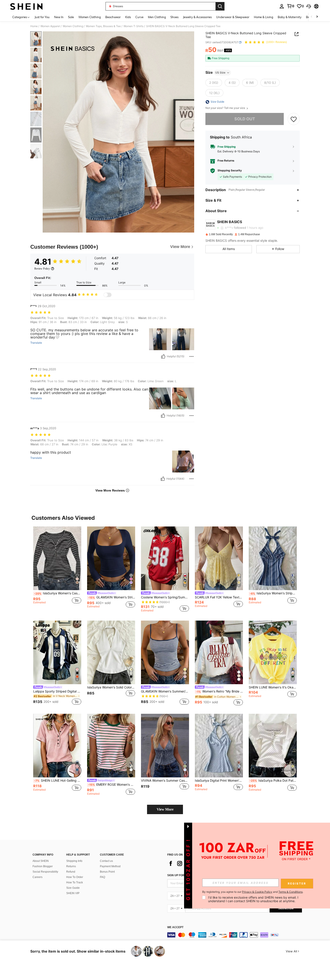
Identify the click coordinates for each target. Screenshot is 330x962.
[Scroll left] (311, 17)
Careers (37, 877)
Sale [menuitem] (71, 17)
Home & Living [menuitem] (263, 17)
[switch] (107, 295)
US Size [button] (220, 72)
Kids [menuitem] (128, 17)
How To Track (74, 882)
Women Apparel (50, 26)
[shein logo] (26, 6)
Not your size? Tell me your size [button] (225, 108)
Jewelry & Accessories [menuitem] (197, 17)
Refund (70, 871)
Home (34, 26)
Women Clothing (73, 26)
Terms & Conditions (290, 891)
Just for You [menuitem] (42, 17)
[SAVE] (294, 119)
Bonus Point (107, 871)
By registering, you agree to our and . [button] (252, 891)
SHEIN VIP (72, 893)
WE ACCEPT (175, 927)
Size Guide (73, 887)
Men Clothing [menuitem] (157, 17)
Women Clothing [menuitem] (89, 17)
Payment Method (110, 866)
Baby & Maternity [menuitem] (289, 17)
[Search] (220, 6)
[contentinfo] (234, 935)
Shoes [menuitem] (174, 17)
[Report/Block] (191, 356)
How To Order (74, 877)
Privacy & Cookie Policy (257, 891)
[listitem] (57, 569)
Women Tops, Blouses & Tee (103, 26)
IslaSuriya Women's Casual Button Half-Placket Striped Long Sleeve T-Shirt (57, 593)
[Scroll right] (317, 17)
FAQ (102, 877)
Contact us (106, 861)
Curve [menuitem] (139, 17)
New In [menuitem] (59, 17)
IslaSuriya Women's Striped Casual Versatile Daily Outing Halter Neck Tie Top (273, 593)
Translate (36, 342)
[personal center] (281, 6)
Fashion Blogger (43, 866)
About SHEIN (41, 861)
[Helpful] (163, 356)
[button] (308, 6)
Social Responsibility (45, 871)
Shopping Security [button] (230, 170)
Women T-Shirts (133, 26)
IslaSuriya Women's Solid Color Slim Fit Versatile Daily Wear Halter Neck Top (111, 687)
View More (165, 809)
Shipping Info (74, 861)
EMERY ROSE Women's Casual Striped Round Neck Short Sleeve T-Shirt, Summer (111, 784)
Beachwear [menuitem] (113, 17)
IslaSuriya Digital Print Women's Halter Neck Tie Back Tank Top (219, 780)
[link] (290, 6)
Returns (71, 866)
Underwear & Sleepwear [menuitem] (232, 17)
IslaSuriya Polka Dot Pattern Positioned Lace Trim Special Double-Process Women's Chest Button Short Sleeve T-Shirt (273, 780)
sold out (244, 119)
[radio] (213, 82)
